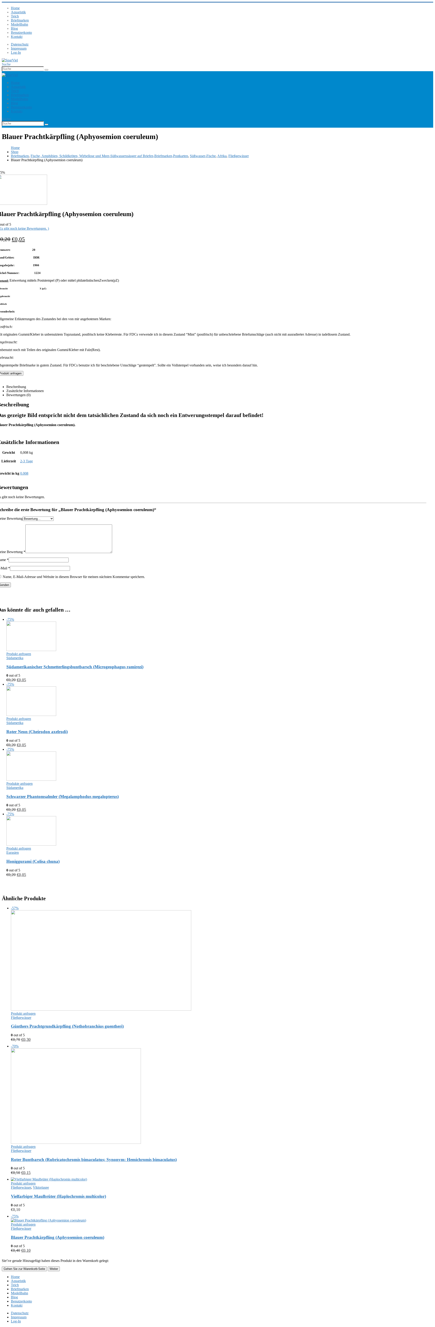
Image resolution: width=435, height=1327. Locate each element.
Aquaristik (18, 12)
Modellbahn (19, 24)
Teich (15, 16)
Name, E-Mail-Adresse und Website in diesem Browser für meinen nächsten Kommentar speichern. (74, 577)
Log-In (16, 52)
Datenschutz (20, 44)
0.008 (24, 473)
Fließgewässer (21, 1018)
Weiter (54, 1269)
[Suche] (46, 70)
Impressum (19, 48)
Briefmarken (20, 20)
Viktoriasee (41, 1187)
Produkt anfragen (18, 654)
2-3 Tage (26, 461)
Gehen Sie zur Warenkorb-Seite (24, 1269)
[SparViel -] (10, 60)
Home (15, 8)
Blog (14, 28)
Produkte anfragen (19, 783)
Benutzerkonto (21, 32)
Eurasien (12, 852)
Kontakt (16, 37)
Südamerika (14, 658)
